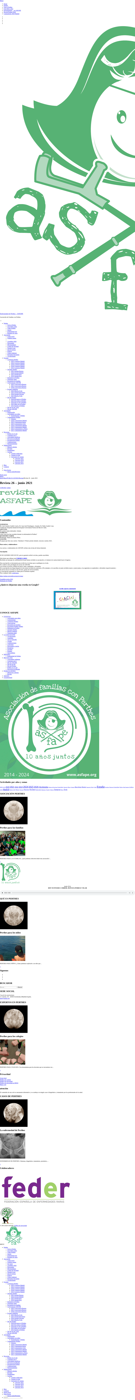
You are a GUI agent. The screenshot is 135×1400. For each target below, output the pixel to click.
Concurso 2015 (19, 463)
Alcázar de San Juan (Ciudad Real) (55, 787)
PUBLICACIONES (10, 671)
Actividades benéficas (13, 437)
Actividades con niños (13, 414)
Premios (9, 651)
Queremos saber (12, 379)
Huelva (121, 787)
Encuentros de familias (13, 381)
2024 (25, 786)
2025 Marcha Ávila (16, 391)
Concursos (10, 644)
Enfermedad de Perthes (14, 656)
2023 (21, 787)
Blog (5, 465)
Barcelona (78, 787)
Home (5, 4)
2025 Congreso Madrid (18, 361)
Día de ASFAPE (12, 409)
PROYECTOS (8, 658)
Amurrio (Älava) (67, 787)
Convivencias (11, 623)
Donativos (10, 648)
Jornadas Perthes (12, 369)
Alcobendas (43, 787)
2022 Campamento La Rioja (19, 429)
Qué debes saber (8, 9)
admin (9, 488)
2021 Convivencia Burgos (18, 386)
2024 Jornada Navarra (17, 394)
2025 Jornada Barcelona (18, 392)
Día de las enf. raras (13, 407)
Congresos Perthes (12, 359)
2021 (12, 787)
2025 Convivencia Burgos (18, 384)
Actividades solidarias (13, 659)
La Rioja (131, 787)
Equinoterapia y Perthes (18, 415)
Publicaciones (8, 445)
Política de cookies (5, 1080)
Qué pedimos (11, 653)
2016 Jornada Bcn (16, 376)
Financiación (11, 412)
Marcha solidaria (12, 631)
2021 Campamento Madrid (19, 430)
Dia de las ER (11, 664)
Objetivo (13, 419)
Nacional (22, 789)
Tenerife (48, 789)
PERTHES (7, 654)
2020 (8, 787)
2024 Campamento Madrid (19, 425)
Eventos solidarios (12, 389)
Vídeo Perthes (11, 328)
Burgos (84, 787)
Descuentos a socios (13, 646)
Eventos (6, 358)
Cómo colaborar (12, 353)
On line (32, 790)
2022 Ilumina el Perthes (18, 406)
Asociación (7, 335)
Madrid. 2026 (12, 789)
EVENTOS (7, 616)
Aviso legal (3, 1078)
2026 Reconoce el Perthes (18, 399)
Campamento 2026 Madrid (11, 14)
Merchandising (11, 345)
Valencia (52, 789)
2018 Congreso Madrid (18, 366)
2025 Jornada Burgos (17, 371)
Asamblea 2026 (11, 341)
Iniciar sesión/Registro (13, 471)
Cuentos (9, 452)
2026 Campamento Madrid (19, 420)
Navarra (26, 790)
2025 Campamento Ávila (18, 424)
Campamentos (11, 620)
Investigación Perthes (13, 440)
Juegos (9, 330)
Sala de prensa (11, 350)
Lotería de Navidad (13, 346)
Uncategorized (8, 677)
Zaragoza (57, 790)
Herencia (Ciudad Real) (114, 787)
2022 (16, 787)
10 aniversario (11, 356)
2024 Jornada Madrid (17, 373)
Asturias (72, 787)
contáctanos (15, 573)
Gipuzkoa (107, 787)
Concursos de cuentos (17, 457)
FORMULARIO (21, 558)
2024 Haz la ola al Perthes (18, 402)
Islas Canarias (126, 787)
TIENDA (6, 676)
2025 (31, 786)
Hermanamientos (12, 443)
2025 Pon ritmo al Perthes (18, 401)
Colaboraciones (11, 442)
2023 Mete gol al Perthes (18, 404)
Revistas (9, 448)
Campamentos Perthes (13, 417)
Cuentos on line (15, 455)
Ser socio (10, 1264)
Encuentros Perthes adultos (15, 626)
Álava (62, 789)
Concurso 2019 (19, 460)
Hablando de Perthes (13, 378)
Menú (1, 1)
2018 (1, 787)
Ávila (65, 790)
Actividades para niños (14, 618)
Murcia (17, 789)
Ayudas (9, 641)
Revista (9, 674)
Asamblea (10, 638)
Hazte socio (3, 475)
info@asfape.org (5, 998)
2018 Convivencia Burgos (18, 387)
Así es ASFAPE (12, 639)
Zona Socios (7, 470)
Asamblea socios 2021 (6, 579)
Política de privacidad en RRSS (9, 1083)
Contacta (6, 467)
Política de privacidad (6, 1081)
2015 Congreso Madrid (18, 368)
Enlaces (9, 351)
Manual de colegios (13, 672)
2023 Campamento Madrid (19, 427)
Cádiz (95, 787)
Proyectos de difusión (13, 439)
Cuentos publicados (16, 453)
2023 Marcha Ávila (16, 396)
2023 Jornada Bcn (16, 374)
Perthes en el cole (12, 434)
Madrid (6, 789)
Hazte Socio (7, 1392)
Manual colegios (12, 447)
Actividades (7, 411)
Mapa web (3, 1084)
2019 (4, 787)
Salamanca (43, 789)
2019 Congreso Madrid (18, 364)
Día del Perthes (11, 397)
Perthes (6, 5)
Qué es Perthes (8, 7)
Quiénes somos (11, 338)
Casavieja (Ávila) (90, 787)
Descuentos (10, 343)
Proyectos (6, 432)
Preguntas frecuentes (13, 354)
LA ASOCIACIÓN (9, 634)
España (101, 786)
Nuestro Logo (11, 348)
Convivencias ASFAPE (14, 382)
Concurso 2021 (19, 458)
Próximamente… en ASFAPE (12, 10)
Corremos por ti (11, 435)
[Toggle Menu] (0, 320)
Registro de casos (12, 333)
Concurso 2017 (19, 462)
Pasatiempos (11, 450)
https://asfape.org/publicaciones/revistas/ (11, 576)
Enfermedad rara (12, 331)
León (1, 789)
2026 (36, 787)
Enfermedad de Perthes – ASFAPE (11, 314)
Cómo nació (10, 336)
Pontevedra (38, 789)
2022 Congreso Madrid (18, 363)
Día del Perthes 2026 (10, 12)
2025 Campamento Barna (18, 422)
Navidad (9, 649)
